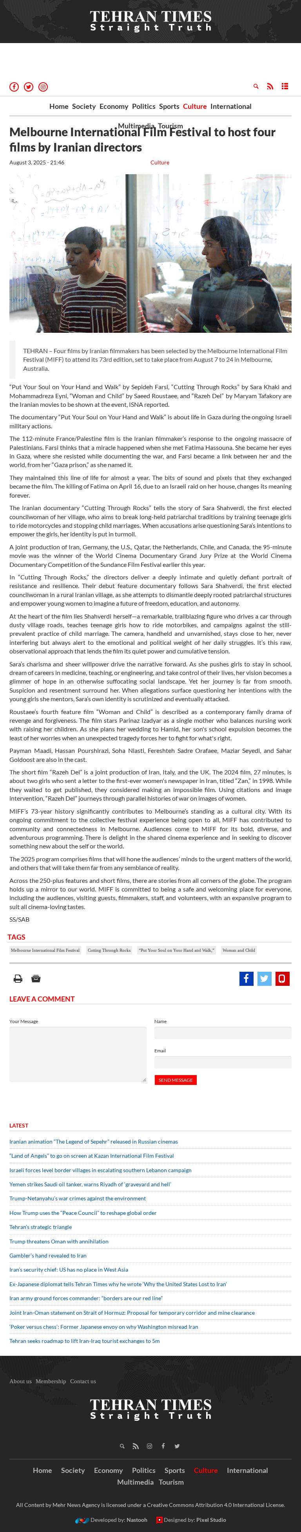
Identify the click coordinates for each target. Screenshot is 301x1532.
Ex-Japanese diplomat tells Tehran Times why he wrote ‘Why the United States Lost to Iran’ (118, 1284)
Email (160, 1051)
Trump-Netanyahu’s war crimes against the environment (77, 1198)
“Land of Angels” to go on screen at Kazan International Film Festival (91, 1155)
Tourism (170, 125)
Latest (18, 1125)
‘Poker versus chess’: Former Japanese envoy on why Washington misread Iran (103, 1326)
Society (84, 106)
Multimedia (136, 125)
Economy (114, 106)
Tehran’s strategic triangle (40, 1226)
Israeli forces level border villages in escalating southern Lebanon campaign (100, 1170)
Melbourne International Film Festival (45, 950)
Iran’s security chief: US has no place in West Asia (68, 1269)
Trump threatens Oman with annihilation (59, 1241)
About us (20, 1381)
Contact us (83, 1381)
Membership (51, 1381)
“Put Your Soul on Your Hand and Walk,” (176, 950)
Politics (144, 106)
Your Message (23, 1021)
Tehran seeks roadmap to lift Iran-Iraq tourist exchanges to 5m (84, 1340)
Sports (169, 106)
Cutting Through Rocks (109, 950)
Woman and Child (239, 950)
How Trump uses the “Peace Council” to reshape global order (83, 1212)
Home (59, 106)
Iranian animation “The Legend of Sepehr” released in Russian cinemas (93, 1141)
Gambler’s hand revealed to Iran (48, 1255)
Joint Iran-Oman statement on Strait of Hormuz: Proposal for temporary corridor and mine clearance (132, 1312)
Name (160, 1021)
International (231, 106)
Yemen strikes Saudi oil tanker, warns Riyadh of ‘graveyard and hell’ (90, 1184)
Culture (195, 106)
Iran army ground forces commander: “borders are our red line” (86, 1298)
